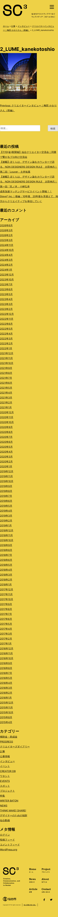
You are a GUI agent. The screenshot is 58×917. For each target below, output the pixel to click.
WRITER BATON (9, 800)
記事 (13, 26)
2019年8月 (6, 491)
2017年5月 (6, 623)
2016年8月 (6, 668)
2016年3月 (6, 687)
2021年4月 (6, 392)
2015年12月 (6, 702)
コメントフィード (10, 844)
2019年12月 (6, 471)
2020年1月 (6, 466)
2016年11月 (6, 653)
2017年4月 (6, 628)
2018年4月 (6, 569)
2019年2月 (6, 520)
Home (32, 870)
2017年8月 (6, 609)
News (32, 880)
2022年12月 (7, 313)
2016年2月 (6, 692)
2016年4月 (6, 682)
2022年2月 (6, 343)
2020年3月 (6, 456)
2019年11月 (6, 476)
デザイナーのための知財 (13, 815)
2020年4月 (6, 451)
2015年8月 (6, 717)
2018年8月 (6, 550)
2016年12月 (6, 648)
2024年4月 (6, 254)
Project (46, 870)
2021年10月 (6, 363)
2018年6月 (6, 559)
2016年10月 (6, 658)
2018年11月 (6, 535)
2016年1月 (6, 697)
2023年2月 (6, 309)
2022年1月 (6, 348)
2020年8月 (6, 432)
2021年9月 (6, 368)
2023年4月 (6, 299)
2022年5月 (6, 328)
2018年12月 (6, 530)
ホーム (6, 26)
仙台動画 (5, 820)
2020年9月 (6, 427)
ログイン (5, 834)
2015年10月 (6, 712)
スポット (5, 785)
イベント (5, 766)
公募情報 (5, 756)
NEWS (3, 805)
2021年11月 (6, 358)
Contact (46, 890)
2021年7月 (6, 377)
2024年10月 (7, 250)
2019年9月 (6, 486)
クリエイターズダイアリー (15, 746)
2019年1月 (6, 525)
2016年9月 (6, 663)
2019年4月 (6, 510)
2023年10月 (7, 279)
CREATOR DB (8, 771)
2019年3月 (6, 515)
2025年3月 (6, 240)
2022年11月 (6, 318)
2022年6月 (6, 323)
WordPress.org (8, 849)
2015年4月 (6, 722)
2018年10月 (6, 540)
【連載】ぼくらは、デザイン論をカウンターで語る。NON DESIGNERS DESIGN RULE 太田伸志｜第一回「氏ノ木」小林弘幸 (28, 181)
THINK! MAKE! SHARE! (13, 810)
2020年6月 (6, 441)
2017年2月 (6, 638)
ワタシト (5, 776)
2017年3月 (6, 633)
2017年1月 (6, 643)
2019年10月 (6, 481)
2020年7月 (6, 436)
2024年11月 (6, 245)
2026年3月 (6, 230)
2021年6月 (6, 382)
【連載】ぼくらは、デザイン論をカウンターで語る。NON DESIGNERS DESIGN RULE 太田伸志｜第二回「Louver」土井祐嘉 (28, 166)
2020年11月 (6, 417)
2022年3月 (6, 338)
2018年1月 (6, 584)
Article (33, 890)
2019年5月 (6, 505)
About (45, 880)
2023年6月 (6, 289)
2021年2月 (6, 402)
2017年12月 (6, 589)
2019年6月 (6, 500)
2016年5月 (6, 677)
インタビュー (24, 26)
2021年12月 (6, 353)
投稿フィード (7, 839)
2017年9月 (6, 604)
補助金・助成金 (8, 736)
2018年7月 (6, 555)
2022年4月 (6, 333)
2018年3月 (6, 574)
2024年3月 (6, 259)
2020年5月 (6, 446)
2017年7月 (6, 614)
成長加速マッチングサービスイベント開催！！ (26, 191)
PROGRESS (6, 741)
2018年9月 (6, 545)
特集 (2, 795)
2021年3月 (6, 397)
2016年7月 (6, 673)
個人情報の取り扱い (30, 905)
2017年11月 (6, 594)
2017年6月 (6, 618)
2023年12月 (7, 274)
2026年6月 (6, 225)
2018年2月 (6, 579)
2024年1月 (6, 269)
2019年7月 (6, 495)
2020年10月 (7, 422)
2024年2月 (6, 264)
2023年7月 (6, 284)
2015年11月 (6, 707)
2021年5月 (6, 387)
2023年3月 (6, 304)
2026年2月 (6, 235)
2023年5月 (6, 294)
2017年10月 (6, 599)
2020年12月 (7, 412)
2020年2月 (6, 461)
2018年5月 (6, 564)
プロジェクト (7, 790)
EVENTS (5, 780)
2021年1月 (6, 407)
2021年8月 (6, 372)
